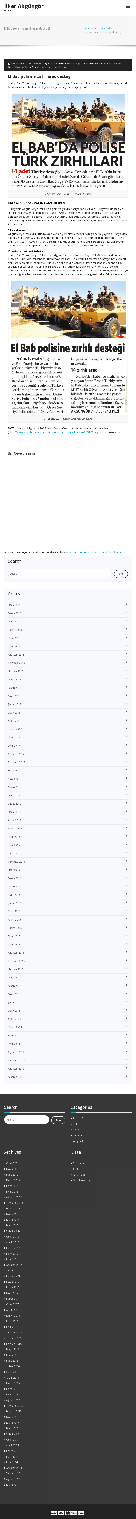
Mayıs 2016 (14, 878)
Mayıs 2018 (14, 679)
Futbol (76, 1124)
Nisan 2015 (14, 985)
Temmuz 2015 (16, 961)
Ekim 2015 (14, 936)
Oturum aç (79, 1163)
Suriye (50, 67)
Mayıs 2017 (14, 778)
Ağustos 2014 (16, 1052)
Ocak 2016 (14, 911)
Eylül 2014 (14, 1043)
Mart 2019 (14, 621)
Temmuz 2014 (16, 1060)
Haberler (107, 28)
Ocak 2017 (14, 812)
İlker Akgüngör (24, 6)
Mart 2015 (14, 994)
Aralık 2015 (14, 919)
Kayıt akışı (78, 1169)
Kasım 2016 (15, 828)
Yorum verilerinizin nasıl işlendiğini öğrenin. (96, 552)
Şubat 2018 (14, 704)
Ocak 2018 (14, 712)
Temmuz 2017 (16, 762)
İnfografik (78, 1141)
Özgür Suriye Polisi (35, 67)
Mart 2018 (14, 696)
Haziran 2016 (15, 870)
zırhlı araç (60, 67)
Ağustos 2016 (16, 853)
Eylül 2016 (14, 845)
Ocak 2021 (14, 605)
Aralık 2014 (14, 1019)
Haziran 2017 (15, 770)
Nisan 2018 (14, 687)
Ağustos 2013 (16, 1068)
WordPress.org (81, 1180)
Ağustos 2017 (16, 754)
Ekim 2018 (14, 638)
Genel (76, 1129)
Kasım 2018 (15, 629)
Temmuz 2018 (16, 663)
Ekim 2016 (14, 836)
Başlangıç (91, 28)
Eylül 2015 (14, 944)
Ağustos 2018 (16, 654)
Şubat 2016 (14, 903)
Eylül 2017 (14, 745)
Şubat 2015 (14, 1002)
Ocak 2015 (14, 1010)
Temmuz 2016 (16, 861)
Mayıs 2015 (14, 977)
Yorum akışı (79, 1174)
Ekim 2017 (14, 737)
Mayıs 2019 (14, 613)
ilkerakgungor (18, 63)
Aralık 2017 (14, 721)
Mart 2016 (14, 894)
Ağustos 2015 (16, 952)
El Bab (104, 63)
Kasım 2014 (15, 1027)
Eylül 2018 (14, 646)
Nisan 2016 (14, 886)
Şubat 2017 (14, 803)
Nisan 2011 (14, 1077)
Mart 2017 (14, 795)
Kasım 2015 (15, 928)
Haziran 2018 (15, 671)
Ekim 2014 (14, 1035)
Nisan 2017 (14, 787)
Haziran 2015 (15, 969)
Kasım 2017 (15, 729)
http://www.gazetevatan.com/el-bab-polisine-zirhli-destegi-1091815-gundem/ (58, 432)
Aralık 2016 (14, 820)
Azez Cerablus (56, 63)
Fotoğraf (78, 1118)
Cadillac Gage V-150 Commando (82, 63)
